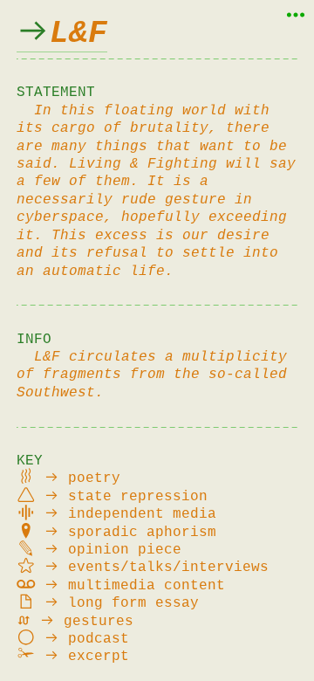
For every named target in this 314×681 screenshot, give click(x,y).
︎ (62, 34)
